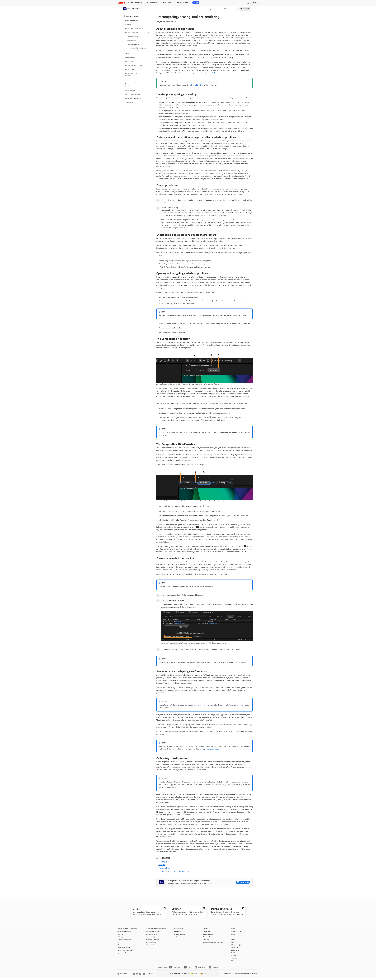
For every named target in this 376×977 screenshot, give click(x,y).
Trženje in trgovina (167, 3)
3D (118, 945)
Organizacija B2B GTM (151, 942)
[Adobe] (122, 2)
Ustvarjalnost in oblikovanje (134, 3)
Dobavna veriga (235, 950)
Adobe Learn (206, 939)
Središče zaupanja (235, 952)
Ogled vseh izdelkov (122, 952)
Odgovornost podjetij (236, 945)
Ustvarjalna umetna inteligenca (125, 931)
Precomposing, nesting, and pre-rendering (138, 49)
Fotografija (120, 934)
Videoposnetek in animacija (124, 939)
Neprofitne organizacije (180, 934)
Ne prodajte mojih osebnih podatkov (241, 973)
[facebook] (134, 974)
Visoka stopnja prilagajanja (152, 931)
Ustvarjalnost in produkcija (152, 939)
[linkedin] (144, 974)
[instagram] (137, 974)
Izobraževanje (177, 931)
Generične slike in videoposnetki (125, 950)
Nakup (196, 3)
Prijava (254, 3)
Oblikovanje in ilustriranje (124, 937)
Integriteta (233, 955)
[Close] (216, 973)
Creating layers (164, 861)
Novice (233, 942)
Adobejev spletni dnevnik (237, 960)
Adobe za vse (234, 958)
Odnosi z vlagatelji (235, 947)
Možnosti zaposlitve (236, 937)
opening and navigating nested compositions (208, 73)
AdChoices (256, 973)
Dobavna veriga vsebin (151, 934)
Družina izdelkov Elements (124, 947)
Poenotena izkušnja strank (152, 937)
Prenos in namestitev (208, 934)
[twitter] (140, 974)
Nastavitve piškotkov (227, 973)
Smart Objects (196, 85)
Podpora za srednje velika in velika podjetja (213, 942)
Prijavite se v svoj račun (236, 931)
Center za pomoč (207, 931)
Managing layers (164, 868)
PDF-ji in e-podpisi (152, 3)
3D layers (162, 865)
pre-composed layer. (211, 749)
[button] (247, 2)
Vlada (175, 937)
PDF (118, 942)
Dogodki (233, 939)
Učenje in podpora (182, 3)
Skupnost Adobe (207, 937)
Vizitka (233, 934)
